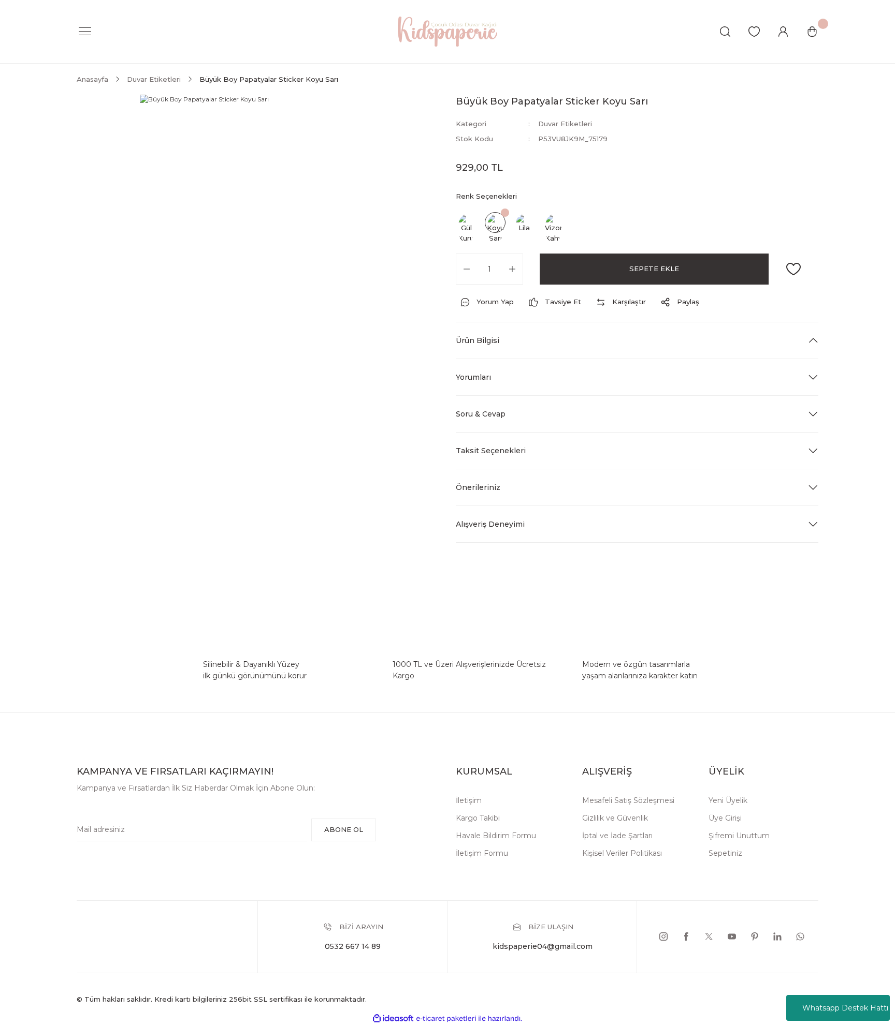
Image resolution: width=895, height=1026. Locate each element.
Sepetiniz (725, 853)
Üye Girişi (725, 818)
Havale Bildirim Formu (496, 835)
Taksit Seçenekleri (491, 450)
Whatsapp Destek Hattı (845, 1008)
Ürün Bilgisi (477, 340)
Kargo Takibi (478, 818)
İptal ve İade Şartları (617, 835)
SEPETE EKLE (654, 268)
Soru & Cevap (481, 414)
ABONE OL (343, 829)
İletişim (469, 800)
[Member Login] (783, 31)
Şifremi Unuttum (739, 835)
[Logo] (448, 31)
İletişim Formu (482, 853)
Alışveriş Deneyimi (490, 524)
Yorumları (473, 377)
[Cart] (812, 31)
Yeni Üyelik (728, 800)
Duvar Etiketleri (565, 124)
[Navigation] (85, 31)
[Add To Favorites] (793, 269)
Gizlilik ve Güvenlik (615, 818)
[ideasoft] (393, 1018)
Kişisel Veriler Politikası (622, 853)
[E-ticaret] (446, 1018)
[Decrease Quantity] (466, 269)
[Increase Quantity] (512, 269)
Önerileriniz (478, 487)
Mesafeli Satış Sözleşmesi (628, 800)
